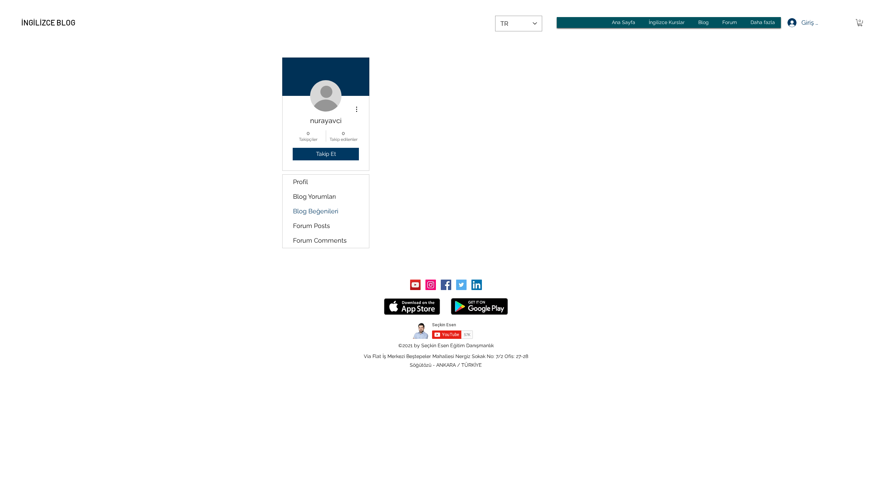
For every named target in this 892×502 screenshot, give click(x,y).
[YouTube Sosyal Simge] (415, 285)
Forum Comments (320, 240)
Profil (300, 181)
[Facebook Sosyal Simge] (446, 285)
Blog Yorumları (314, 196)
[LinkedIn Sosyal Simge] (476, 285)
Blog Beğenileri (315, 211)
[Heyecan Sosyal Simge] (461, 285)
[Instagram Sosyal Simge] (430, 285)
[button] (860, 22)
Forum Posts (311, 225)
